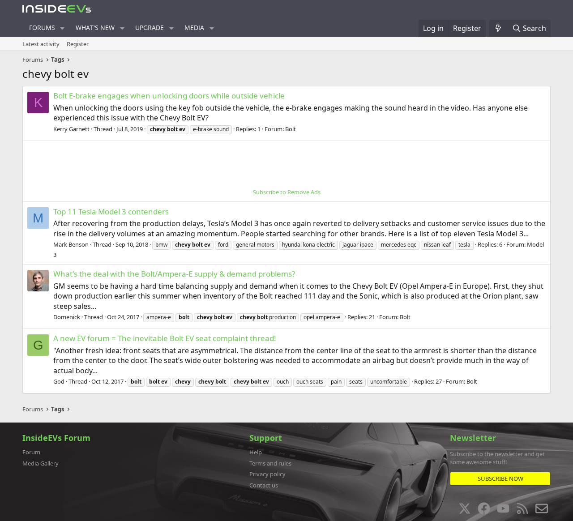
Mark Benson (71, 244)
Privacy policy (267, 474)
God (58, 381)
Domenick (66, 317)
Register (78, 44)
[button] (62, 28)
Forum (31, 452)
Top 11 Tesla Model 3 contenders (111, 211)
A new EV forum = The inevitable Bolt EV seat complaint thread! (164, 338)
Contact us (263, 485)
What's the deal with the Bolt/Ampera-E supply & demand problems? (174, 274)
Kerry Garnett (71, 129)
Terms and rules (270, 463)
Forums (42, 27)
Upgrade (149, 27)
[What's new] (498, 28)
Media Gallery (40, 463)
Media (194, 27)
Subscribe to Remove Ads (287, 192)
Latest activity (41, 44)
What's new (95, 27)
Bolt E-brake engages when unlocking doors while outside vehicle (169, 95)
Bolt (290, 129)
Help (255, 452)
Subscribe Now (500, 478)
